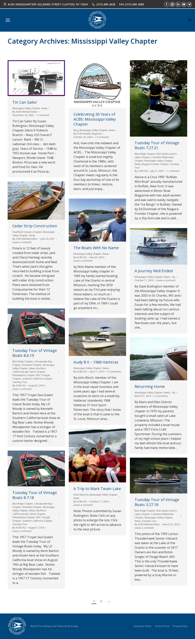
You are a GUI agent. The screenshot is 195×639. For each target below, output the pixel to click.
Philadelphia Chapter (23, 375)
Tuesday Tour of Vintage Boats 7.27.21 (157, 145)
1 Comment (43, 115)
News (44, 108)
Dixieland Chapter (32, 365)
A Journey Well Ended (154, 270)
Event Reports (81, 494)
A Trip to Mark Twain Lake (97, 488)
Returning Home (150, 386)
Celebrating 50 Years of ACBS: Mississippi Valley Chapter (95, 119)
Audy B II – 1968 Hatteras (96, 362)
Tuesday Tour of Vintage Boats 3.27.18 (157, 502)
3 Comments (114, 371)
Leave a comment (21, 242)
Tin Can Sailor (24, 102)
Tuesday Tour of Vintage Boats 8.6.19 (34, 353)
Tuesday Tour (19, 382)
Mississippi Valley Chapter (26, 108)
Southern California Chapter (37, 378)
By (25, 111)
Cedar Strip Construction (34, 225)
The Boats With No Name (96, 247)
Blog (76, 130)
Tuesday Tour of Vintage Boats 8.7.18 (34, 495)
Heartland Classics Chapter (27, 232)
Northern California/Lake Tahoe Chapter (29, 370)
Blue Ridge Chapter (145, 153)
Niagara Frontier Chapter (155, 164)
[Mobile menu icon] (8, 20)
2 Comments (102, 137)
